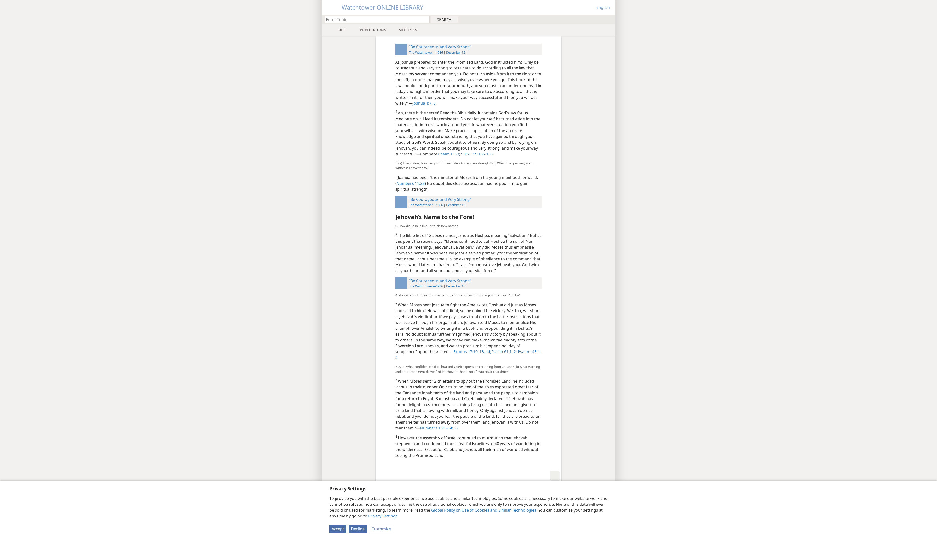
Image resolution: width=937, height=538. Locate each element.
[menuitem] (609, 19)
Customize (381, 529)
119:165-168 (481, 154)
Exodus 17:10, (466, 351)
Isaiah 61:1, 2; (504, 351)
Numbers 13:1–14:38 (439, 428)
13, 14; (485, 351)
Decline (358, 529)
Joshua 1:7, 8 (424, 103)
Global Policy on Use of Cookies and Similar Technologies (483, 510)
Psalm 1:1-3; (449, 154)
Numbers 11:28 (411, 183)
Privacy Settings (382, 516)
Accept (338, 529)
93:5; (465, 154)
